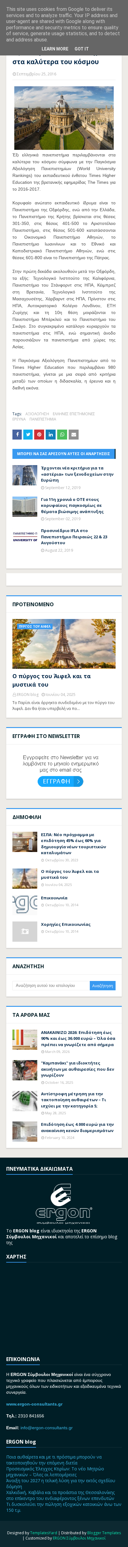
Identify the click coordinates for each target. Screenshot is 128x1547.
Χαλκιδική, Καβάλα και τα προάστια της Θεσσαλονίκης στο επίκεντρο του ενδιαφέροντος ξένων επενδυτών (60, 1495)
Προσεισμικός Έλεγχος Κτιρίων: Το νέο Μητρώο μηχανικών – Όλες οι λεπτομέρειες (55, 1472)
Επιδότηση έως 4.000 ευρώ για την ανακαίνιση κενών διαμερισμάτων (77, 1127)
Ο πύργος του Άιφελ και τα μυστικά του (51, 680)
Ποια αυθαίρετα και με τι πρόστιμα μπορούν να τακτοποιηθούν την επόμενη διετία (54, 1460)
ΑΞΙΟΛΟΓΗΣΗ (37, 414)
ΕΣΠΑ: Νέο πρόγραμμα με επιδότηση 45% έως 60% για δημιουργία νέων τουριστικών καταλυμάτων (73, 844)
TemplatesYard (43, 1532)
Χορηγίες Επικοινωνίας (66, 924)
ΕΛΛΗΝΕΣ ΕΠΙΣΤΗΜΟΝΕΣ (74, 414)
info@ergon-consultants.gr (47, 1427)
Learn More (55, 48)
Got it (82, 48)
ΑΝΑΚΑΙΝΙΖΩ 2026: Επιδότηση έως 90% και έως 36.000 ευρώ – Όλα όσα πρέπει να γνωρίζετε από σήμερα (78, 1038)
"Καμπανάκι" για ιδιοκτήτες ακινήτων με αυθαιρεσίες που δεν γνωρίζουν (77, 1069)
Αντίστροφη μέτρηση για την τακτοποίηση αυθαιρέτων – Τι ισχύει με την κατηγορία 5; (73, 1100)
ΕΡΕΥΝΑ (19, 419)
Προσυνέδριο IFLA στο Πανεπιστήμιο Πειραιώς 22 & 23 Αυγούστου (74, 536)
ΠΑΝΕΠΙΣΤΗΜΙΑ (43, 419)
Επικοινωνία (54, 898)
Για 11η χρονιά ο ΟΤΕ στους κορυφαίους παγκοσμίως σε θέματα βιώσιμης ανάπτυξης (72, 505)
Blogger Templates (104, 1532)
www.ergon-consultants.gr (34, 1404)
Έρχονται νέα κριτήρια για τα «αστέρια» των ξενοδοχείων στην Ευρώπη (77, 474)
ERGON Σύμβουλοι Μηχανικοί (79, 1538)
